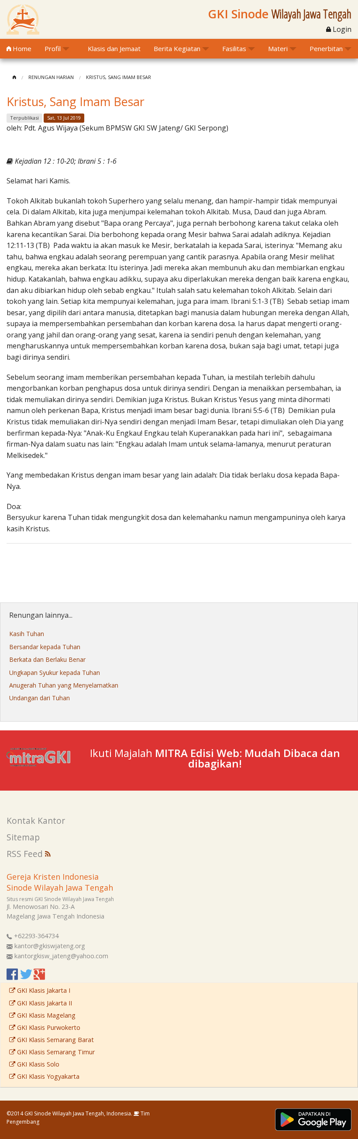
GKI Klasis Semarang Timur (55, 1052)
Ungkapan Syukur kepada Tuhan (54, 672)
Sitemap (23, 837)
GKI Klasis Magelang (45, 1015)
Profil (53, 48)
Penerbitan (326, 48)
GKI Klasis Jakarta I (42, 990)
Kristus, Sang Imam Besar (118, 77)
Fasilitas (234, 48)
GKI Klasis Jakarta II (43, 1003)
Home (21, 48)
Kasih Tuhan (26, 634)
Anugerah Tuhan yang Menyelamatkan (63, 685)
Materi (278, 48)
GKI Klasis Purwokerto (47, 1027)
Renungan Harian (51, 77)
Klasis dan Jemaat (114, 48)
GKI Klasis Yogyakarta (47, 1076)
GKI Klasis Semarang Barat (54, 1040)
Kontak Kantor (36, 820)
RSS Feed (26, 854)
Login (341, 29)
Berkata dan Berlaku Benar (47, 659)
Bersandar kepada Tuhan (44, 647)
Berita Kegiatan (177, 48)
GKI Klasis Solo (37, 1064)
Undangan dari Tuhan (39, 698)
